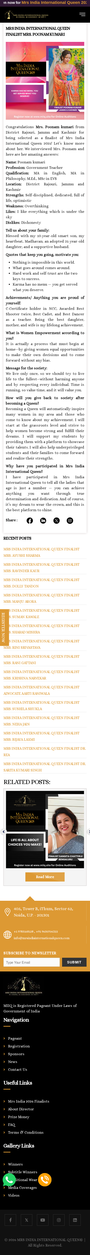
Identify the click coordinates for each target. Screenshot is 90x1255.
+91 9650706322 (47, 931)
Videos (14, 1195)
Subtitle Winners (22, 1172)
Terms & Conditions (26, 1132)
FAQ (11, 1124)
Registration (19, 1046)
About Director (21, 1109)
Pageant (15, 1038)
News (12, 1062)
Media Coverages (22, 1187)
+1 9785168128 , (24, 931)
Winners (15, 1164)
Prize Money (18, 1117)
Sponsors (16, 1054)
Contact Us (17, 1069)
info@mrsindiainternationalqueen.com (41, 938)
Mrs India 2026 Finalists (28, 1101)
